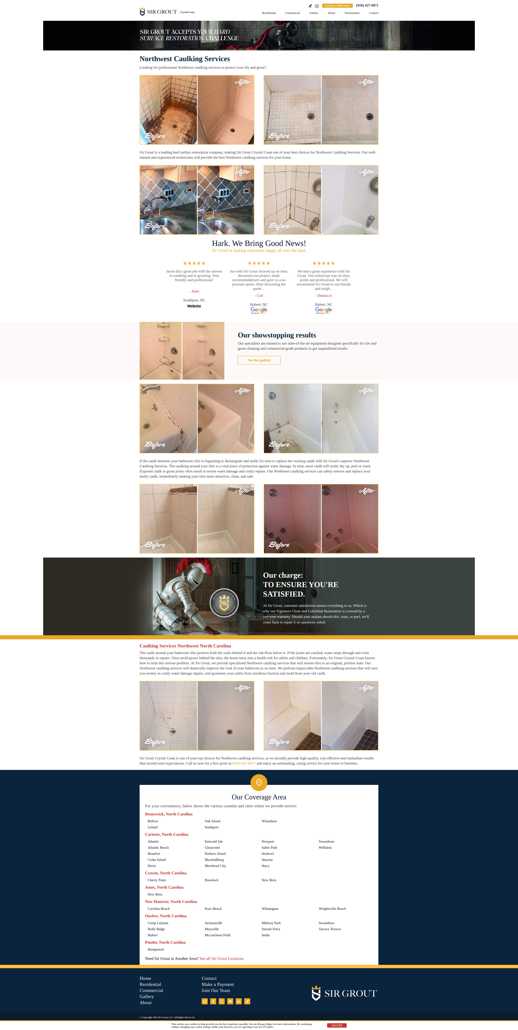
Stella (266, 935)
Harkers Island (215, 854)
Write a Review (310, 5)
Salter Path (269, 847)
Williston (325, 847)
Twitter (222, 1001)
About (331, 13)
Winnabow (269, 821)
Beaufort (154, 854)
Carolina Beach (159, 909)
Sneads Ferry (271, 929)
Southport (212, 827)
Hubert (153, 935)
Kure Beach (213, 909)
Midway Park (271, 923)
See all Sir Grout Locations (221, 958)
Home (145, 978)
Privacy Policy (265, 1024)
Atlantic (153, 841)
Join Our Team (216, 990)
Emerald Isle (214, 841)
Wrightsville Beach (332, 909)
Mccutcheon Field (217, 935)
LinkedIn (239, 1001)
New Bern (269, 880)
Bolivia (153, 821)
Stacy (266, 866)
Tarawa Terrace (330, 929)
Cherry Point (157, 880)
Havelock (211, 880)
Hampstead (156, 949)
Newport (268, 841)
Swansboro (326, 841)
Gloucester (212, 847)
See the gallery (259, 360)
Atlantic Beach (158, 847)
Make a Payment (218, 984)
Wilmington (270, 909)
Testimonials (352, 13)
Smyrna (267, 860)
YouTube (230, 1001)
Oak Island (212, 821)
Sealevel (268, 854)
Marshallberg (214, 860)
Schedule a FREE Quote (337, 5)
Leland (153, 827)
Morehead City (215, 866)
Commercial (292, 13)
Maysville (212, 929)
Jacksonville (213, 923)
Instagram (205, 1001)
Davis (152, 866)
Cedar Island (157, 860)
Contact (373, 13)
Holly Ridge (156, 929)
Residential (269, 13)
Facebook (213, 1001)
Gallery (313, 13)
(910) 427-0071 (367, 5)
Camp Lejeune (158, 923)
